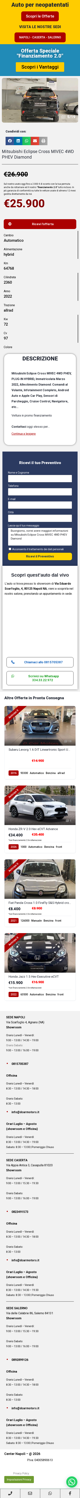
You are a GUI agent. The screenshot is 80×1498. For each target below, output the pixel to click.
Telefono (13, 485)
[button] (10, 141)
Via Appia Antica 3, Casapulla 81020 (29, 1165)
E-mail (11, 499)
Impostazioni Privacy (19, 1479)
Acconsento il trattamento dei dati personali (38, 549)
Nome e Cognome (18, 472)
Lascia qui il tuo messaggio (23, 525)
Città (11, 512)
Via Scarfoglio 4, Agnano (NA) (25, 1022)
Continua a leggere (24, 434)
